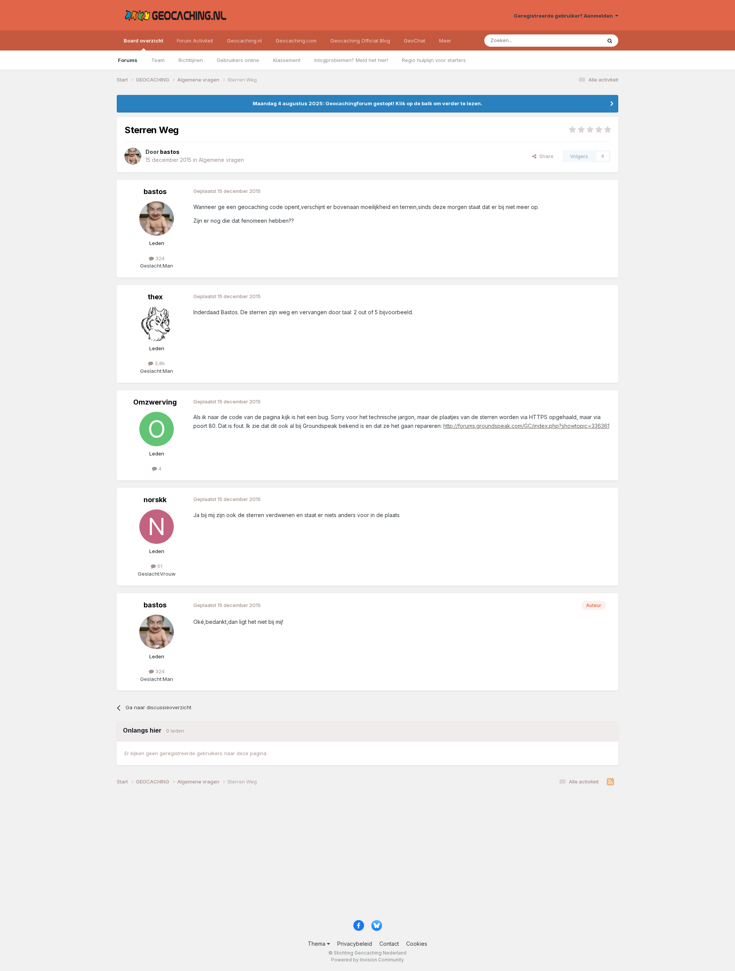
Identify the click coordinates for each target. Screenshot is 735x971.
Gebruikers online (238, 60)
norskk (155, 500)
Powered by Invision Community (367, 960)
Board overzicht (143, 41)
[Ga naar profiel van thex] (156, 324)
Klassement (287, 60)
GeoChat (414, 41)
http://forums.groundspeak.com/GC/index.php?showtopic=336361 (526, 426)
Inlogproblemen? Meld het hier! (351, 60)
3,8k (159, 363)
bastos (155, 192)
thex (155, 297)
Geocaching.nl (244, 41)
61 (159, 566)
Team (158, 60)
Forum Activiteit (195, 41)
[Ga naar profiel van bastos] (132, 156)
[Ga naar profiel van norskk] (156, 526)
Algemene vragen (221, 160)
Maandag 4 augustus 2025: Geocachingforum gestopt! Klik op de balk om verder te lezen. (367, 103)
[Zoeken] (609, 40)
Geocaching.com (296, 41)
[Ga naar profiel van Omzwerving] (156, 429)
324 (159, 258)
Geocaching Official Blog (360, 41)
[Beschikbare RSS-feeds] (610, 782)
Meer (445, 41)
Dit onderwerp (575, 40)
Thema (317, 943)
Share (545, 156)
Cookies (416, 943)
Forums (127, 60)
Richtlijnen (190, 60)
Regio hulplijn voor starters (434, 60)
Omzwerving (155, 402)
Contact (389, 943)
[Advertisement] (346, 855)
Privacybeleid (354, 943)
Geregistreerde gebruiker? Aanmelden (564, 16)
